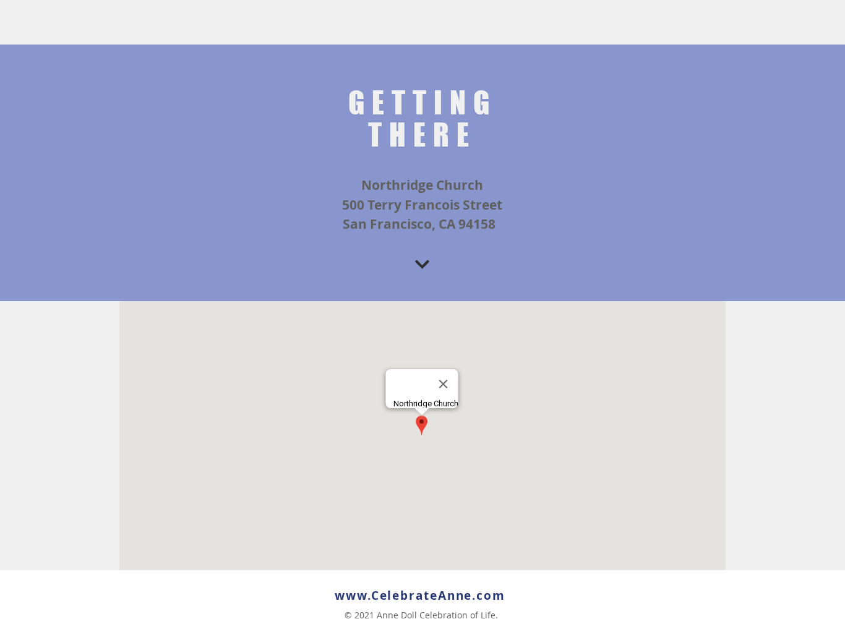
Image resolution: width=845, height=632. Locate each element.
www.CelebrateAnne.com (420, 595)
